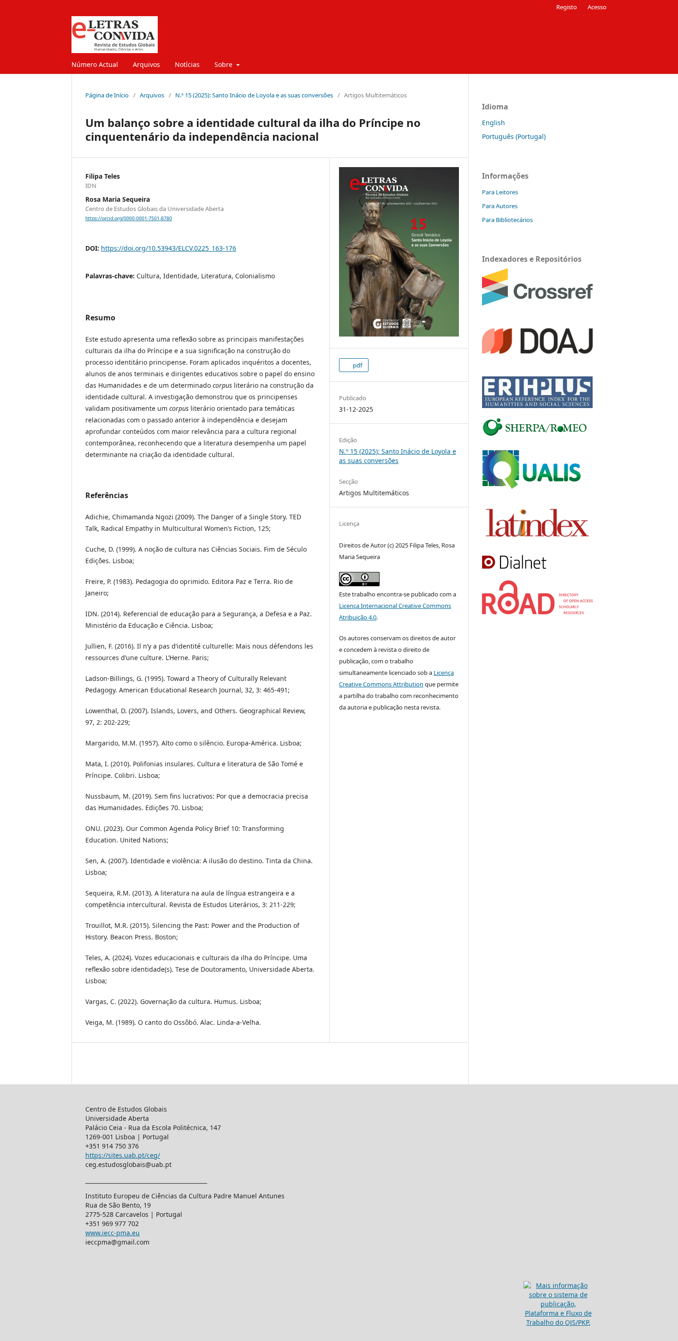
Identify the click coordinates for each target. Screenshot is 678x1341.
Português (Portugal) (514, 136)
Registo (566, 7)
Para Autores (499, 206)
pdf (356, 365)
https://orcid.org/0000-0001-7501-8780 (128, 218)
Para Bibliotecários (507, 220)
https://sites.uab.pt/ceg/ (122, 1155)
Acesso (597, 7)
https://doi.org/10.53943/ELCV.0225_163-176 (168, 248)
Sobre (224, 64)
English (493, 122)
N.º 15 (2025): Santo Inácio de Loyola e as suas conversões (254, 95)
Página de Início (107, 95)
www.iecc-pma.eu (112, 1232)
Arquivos (146, 64)
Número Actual (94, 64)
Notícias (187, 64)
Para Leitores (500, 192)
